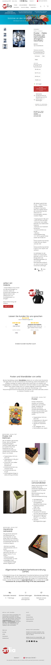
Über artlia (14, 1)
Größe (36, 63)
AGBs (3, 634)
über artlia (8, 306)
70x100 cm (38, 80)
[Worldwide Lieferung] (41, 593)
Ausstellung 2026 (6, 1)
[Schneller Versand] (9, 593)
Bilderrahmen (32, 5)
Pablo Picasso (38, 31)
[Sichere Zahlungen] (25, 593)
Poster (15, 5)
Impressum (5, 636)
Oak (43, 56)
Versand (28, 615)
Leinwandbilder (23, 5)
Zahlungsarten (29, 621)
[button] (6, 327)
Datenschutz (5, 638)
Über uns (4, 630)
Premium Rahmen (38, 50)
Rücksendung (29, 617)
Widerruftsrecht (30, 619)
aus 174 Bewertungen (25, 319)
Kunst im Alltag (25, 7)
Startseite (36, 29)
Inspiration (33, 7)
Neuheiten (16, 7)
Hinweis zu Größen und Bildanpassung (41, 105)
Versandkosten (39, 45)
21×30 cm (37, 66)
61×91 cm (37, 76)
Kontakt (4, 632)
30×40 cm (38, 69)
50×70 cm (37, 73)
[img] (25, 318)
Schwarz (37, 56)
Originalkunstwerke (7, 620)
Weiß (36, 59)
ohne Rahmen (39, 52)
